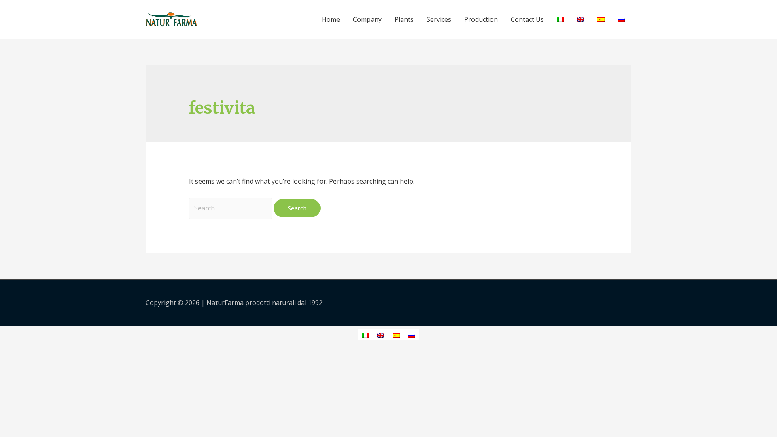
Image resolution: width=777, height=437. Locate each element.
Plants (404, 19)
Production (481, 19)
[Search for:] (231, 208)
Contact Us (527, 19)
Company (367, 19)
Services (439, 19)
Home (331, 19)
